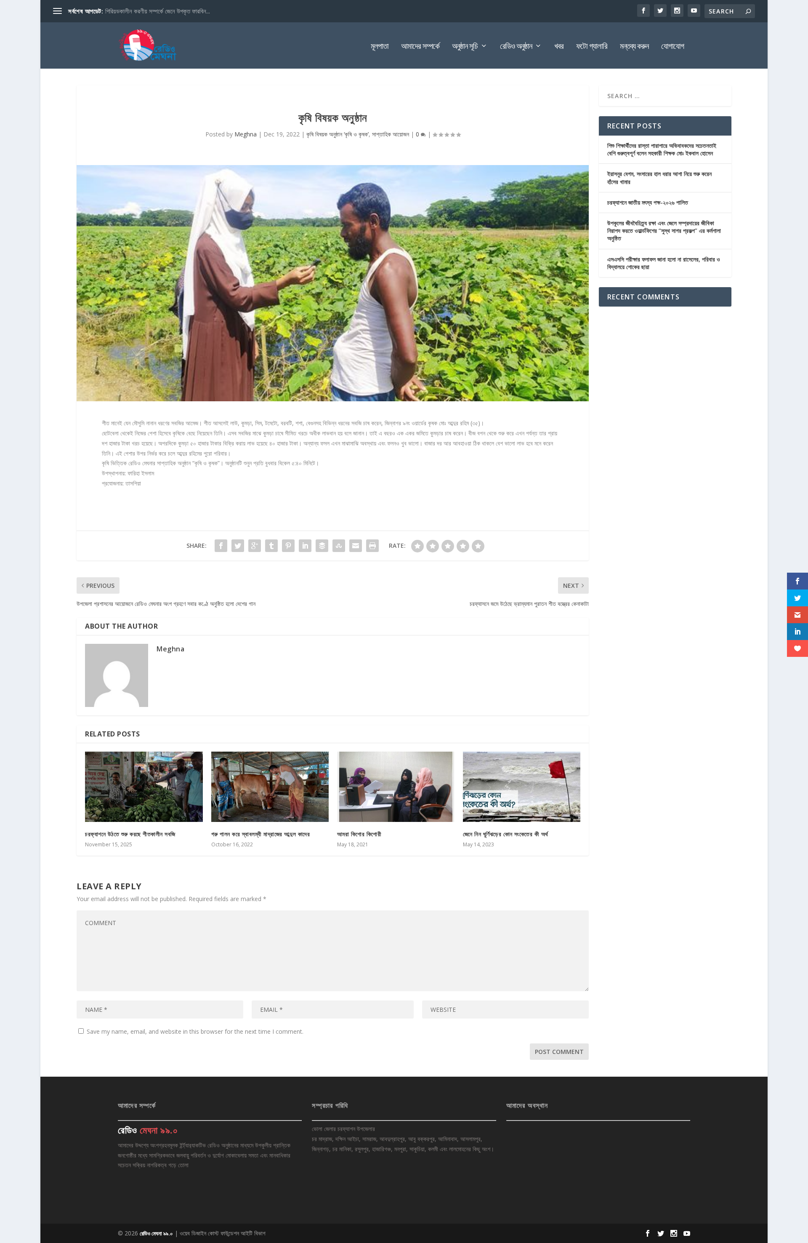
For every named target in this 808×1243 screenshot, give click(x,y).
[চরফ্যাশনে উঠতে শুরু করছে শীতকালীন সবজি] (143, 787)
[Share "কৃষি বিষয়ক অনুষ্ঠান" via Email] (355, 545)
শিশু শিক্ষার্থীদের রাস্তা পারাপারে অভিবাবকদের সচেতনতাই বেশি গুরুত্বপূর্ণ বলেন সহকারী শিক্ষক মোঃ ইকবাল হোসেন (661, 149)
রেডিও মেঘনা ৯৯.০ (156, 1233)
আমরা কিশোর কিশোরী (359, 834)
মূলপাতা (379, 47)
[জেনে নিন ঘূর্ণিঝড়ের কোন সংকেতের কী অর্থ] (521, 787)
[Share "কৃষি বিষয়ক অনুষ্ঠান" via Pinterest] (288, 545)
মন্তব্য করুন (634, 47)
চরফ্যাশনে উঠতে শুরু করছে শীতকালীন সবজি (130, 834)
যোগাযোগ (672, 47)
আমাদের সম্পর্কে (420, 47)
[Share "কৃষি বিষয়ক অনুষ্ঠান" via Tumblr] (271, 545)
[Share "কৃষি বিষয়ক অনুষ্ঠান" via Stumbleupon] (338, 545)
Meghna (245, 134)
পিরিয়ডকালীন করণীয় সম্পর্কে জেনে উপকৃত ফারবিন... (157, 11)
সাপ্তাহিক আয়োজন (390, 134)
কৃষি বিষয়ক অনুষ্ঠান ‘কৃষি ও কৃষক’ (337, 134)
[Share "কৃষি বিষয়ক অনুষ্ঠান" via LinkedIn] (305, 545)
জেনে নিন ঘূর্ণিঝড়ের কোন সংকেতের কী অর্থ (505, 834)
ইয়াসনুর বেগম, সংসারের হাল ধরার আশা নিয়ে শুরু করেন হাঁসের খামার (659, 177)
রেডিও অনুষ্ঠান (516, 47)
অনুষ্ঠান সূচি (465, 47)
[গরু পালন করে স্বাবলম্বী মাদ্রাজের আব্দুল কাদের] (270, 787)
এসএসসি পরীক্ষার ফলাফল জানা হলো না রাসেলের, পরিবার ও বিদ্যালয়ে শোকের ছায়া (663, 263)
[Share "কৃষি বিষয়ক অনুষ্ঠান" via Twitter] (237, 545)
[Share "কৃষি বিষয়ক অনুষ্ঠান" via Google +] (254, 545)
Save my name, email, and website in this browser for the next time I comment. (195, 1031)
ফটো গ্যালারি (591, 47)
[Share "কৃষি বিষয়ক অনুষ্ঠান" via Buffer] (322, 545)
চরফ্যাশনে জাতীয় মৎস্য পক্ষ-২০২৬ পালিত (647, 202)
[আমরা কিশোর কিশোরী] (395, 787)
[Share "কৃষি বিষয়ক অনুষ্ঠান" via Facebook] (221, 545)
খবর (558, 47)
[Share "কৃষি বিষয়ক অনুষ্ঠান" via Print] (372, 545)
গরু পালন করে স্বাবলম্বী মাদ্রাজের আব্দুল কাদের (260, 834)
